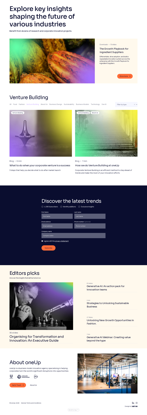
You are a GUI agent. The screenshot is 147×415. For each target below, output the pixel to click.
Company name (47, 231)
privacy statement (62, 241)
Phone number (82, 222)
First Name (45, 212)
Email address (46, 222)
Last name (77, 212)
